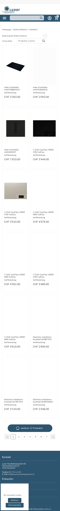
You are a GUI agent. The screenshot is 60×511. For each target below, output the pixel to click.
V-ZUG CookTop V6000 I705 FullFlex (43, 151)
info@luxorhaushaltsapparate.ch (21, 474)
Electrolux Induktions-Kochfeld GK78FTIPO (13, 400)
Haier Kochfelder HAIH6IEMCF (11, 151)
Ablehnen (15, 500)
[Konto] (49, 18)
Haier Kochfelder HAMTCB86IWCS (12, 88)
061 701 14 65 (15, 472)
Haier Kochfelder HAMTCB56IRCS (40, 88)
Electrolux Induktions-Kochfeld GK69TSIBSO (43, 400)
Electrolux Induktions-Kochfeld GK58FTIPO (42, 338)
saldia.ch (47, 509)
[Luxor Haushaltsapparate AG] (11, 9)
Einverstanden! (15, 505)
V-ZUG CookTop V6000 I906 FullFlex (43, 213)
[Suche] (41, 18)
